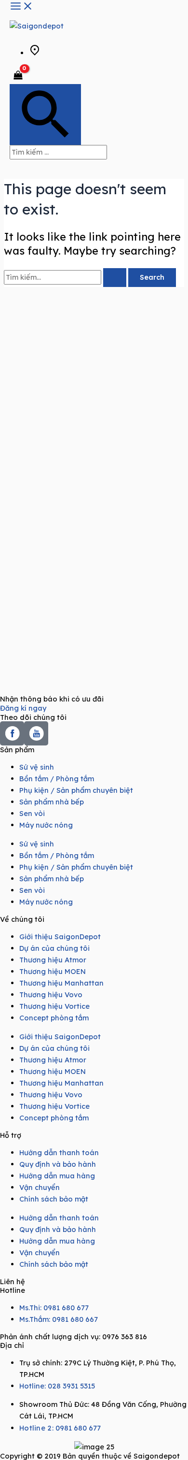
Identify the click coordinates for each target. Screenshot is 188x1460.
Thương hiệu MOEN (52, 971)
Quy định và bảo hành (57, 1164)
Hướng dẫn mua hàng (57, 1175)
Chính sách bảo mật (53, 1198)
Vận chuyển (39, 1187)
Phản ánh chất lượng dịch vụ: (73, 1336)
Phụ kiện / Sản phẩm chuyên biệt (76, 790)
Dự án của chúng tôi (54, 948)
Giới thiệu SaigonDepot (60, 936)
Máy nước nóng (46, 825)
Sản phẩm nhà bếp (51, 801)
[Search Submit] (114, 277)
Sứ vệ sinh (36, 767)
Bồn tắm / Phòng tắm (56, 778)
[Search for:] (66, 277)
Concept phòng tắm (54, 1017)
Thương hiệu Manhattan (61, 983)
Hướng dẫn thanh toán (59, 1152)
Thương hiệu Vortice (54, 1006)
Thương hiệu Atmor (52, 959)
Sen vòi (32, 813)
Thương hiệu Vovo (50, 994)
